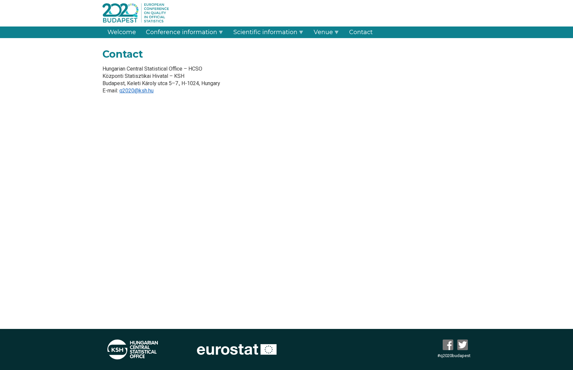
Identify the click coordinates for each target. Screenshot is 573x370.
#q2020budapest (454, 355)
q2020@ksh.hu (136, 90)
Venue (323, 32)
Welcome (121, 32)
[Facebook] (449, 345)
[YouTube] (464, 345)
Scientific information (265, 32)
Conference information (181, 32)
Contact (361, 32)
